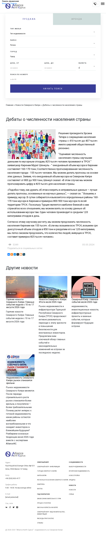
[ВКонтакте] (8, 254)
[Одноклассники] (11, 254)
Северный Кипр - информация (48, 466)
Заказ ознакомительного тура (49, 498)
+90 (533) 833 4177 (12, 478)
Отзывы (40, 523)
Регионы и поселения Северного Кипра (52, 480)
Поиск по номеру (19, 74)
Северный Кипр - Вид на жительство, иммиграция (51, 513)
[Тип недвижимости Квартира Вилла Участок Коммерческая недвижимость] (53, 33)
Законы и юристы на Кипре (47, 507)
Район (13, 40)
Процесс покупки (44, 503)
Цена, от (14, 63)
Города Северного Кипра (47, 471)
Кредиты (72, 480)
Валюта (83, 63)
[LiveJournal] (24, 254)
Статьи (71, 494)
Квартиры (41, 484)
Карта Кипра (41, 475)
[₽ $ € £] (87, 68)
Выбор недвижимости (77, 466)
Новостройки (74, 475)
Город (13, 51)
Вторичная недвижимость (79, 471)
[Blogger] (21, 254)
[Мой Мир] (15, 254)
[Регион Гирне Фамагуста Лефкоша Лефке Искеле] (53, 45)
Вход (4, 3)
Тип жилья (15, 29)
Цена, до (49, 63)
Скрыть (13, 3)
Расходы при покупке (45, 518)
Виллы (40, 488)
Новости (72, 490)
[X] (18, 254)
